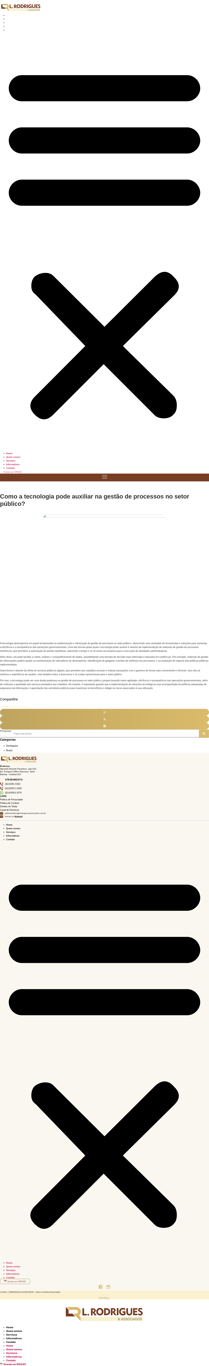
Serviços (14, 22)
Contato (13, 30)
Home (12, 15)
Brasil (9, 750)
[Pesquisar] (204, 734)
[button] (104, 241)
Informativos (16, 26)
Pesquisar (5, 731)
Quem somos (16, 19)
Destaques (12, 745)
